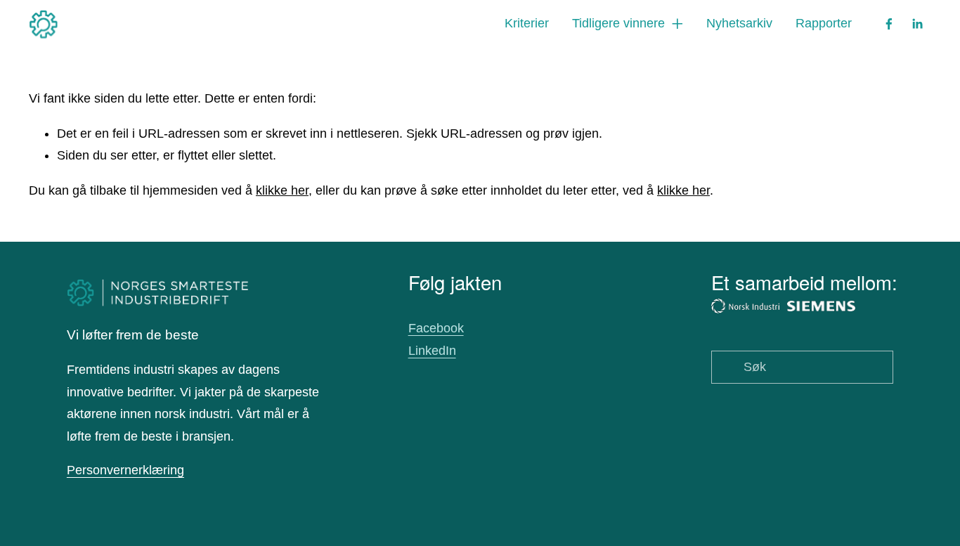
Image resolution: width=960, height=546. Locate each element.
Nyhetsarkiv (739, 23)
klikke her (282, 190)
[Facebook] (889, 24)
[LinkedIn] (917, 24)
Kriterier (527, 23)
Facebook (436, 328)
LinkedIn (432, 351)
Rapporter (824, 23)
